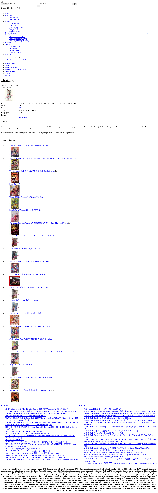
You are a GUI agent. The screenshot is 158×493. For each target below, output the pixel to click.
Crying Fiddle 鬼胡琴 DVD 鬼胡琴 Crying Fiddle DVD (29, 287)
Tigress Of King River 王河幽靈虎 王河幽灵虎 (26, 197)
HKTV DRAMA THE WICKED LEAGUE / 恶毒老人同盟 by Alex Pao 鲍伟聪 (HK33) (36, 409)
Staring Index (14, 25)
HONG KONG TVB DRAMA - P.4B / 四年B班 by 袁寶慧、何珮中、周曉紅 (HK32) (36, 442)
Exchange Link (14, 46)
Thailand (25, 60)
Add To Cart (23, 117)
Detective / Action (11, 67)
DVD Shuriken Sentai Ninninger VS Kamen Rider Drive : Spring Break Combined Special (115, 455)
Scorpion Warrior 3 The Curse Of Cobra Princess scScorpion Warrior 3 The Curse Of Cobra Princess (43, 352)
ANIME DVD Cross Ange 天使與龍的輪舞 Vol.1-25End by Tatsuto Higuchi (110, 450)
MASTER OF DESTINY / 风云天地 (18, 420)
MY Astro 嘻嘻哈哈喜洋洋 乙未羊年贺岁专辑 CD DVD (25, 416)
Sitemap (8, 42)
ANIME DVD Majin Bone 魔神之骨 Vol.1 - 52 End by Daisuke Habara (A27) (111, 431)
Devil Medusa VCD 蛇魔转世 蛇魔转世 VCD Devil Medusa (30, 339)
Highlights (8, 15)
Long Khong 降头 (15, 184)
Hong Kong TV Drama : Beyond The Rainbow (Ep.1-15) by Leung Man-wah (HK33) (35, 457)
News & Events (10, 33)
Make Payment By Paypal (18, 39)
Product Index (14, 23)
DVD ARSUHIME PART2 (14, 440)
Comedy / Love (10, 71)
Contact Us (9, 44)
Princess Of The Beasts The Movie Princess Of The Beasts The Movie (33, 236)
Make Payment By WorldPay (19, 41)
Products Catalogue (7, 60)
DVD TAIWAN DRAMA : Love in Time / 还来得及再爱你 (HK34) (29, 433)
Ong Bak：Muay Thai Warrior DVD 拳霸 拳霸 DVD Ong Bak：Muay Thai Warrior (38, 223)
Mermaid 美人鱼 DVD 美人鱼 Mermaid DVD (25, 300)
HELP (7, 35)
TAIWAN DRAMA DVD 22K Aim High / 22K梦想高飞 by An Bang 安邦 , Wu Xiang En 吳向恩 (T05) (41, 418)
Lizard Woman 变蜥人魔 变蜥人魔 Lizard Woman (27, 274)
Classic (7, 75)
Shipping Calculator (16, 52)
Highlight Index (14, 17)
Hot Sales (82, 405)
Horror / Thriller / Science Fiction (16, 69)
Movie (18, 60)
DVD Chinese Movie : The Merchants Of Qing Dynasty (24, 431)
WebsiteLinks (14, 50)
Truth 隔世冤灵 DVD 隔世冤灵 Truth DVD (24, 249)
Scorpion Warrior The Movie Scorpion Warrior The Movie (29, 145)
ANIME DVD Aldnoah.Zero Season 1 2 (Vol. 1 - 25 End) (103, 433)
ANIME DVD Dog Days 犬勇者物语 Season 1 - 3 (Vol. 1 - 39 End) (107, 418)
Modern (8, 65)
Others (7, 73)
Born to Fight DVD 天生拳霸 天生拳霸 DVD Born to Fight (30, 390)
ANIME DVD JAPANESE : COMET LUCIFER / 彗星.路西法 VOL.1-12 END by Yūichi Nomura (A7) (41, 459)
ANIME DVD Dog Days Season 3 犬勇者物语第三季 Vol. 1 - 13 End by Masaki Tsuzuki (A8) (117, 448)
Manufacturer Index (16, 27)
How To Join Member (17, 37)
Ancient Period (10, 63)
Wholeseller (13, 48)
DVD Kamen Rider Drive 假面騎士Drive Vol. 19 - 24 (102, 409)
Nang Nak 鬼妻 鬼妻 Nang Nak (20, 365)
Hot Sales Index (14, 19)
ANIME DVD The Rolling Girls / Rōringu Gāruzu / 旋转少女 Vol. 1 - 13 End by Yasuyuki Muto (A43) (119, 411)
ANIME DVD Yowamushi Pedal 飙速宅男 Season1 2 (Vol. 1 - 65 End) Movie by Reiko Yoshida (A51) (119, 413)
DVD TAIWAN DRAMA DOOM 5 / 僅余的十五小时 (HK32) (27, 451)
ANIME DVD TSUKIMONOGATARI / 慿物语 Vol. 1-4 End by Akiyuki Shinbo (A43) (35, 413)
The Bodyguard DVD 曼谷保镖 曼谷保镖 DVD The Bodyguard (32, 171)
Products (8, 21)
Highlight (4, 405)
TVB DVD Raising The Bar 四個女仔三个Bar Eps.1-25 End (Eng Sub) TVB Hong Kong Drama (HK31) (42, 411)
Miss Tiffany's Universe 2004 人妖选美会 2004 (25, 210)
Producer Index (14, 31)
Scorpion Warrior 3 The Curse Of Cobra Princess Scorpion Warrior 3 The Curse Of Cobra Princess (43, 158)
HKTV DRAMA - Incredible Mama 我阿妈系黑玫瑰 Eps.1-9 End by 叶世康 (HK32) (35, 455)
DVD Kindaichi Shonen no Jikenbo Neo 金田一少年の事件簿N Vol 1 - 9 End (32, 453)
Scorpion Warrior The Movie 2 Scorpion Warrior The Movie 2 (30, 326)
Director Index (14, 29)
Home (7, 13)
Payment (8, 54)
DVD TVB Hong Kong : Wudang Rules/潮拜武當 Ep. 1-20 (26, 449)
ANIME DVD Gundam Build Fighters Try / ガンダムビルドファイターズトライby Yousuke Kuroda (119, 416)
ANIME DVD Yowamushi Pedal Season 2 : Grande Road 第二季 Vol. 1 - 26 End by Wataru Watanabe (119, 420)
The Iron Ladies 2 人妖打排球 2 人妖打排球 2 (25, 313)
